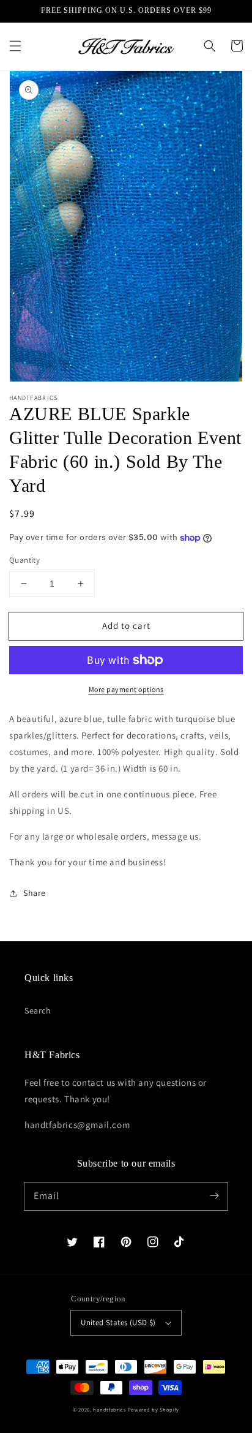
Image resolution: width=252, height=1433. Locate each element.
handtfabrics (109, 1409)
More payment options (126, 689)
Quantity (24, 560)
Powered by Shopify (154, 1409)
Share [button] (34, 892)
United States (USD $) (118, 1322)
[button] (15, 45)
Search (37, 1010)
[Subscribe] (214, 1196)
